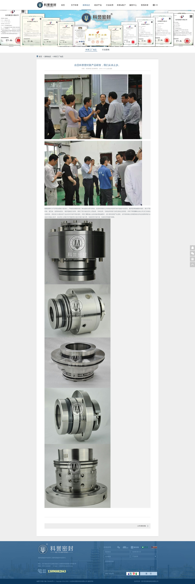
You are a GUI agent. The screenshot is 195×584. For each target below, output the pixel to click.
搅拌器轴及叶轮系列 (44, 558)
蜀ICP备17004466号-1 (48, 581)
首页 (40, 56)
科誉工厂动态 (91, 50)
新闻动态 (47, 56)
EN (157, 5)
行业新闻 (105, 50)
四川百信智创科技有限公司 (149, 581)
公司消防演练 (141, 526)
